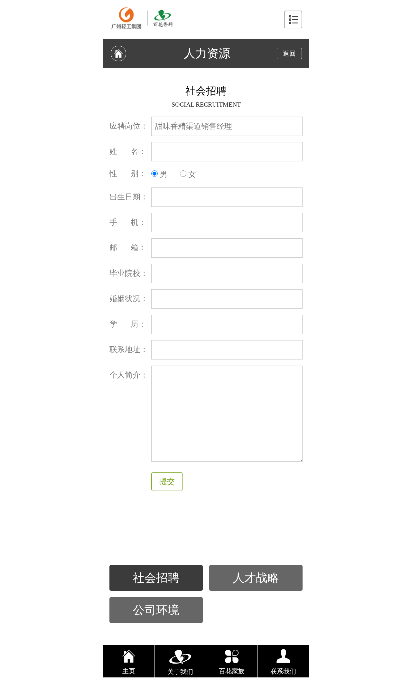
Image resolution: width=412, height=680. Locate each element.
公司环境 (156, 610)
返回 (289, 53)
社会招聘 (156, 577)
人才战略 (256, 577)
